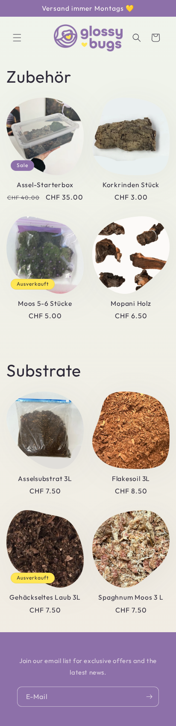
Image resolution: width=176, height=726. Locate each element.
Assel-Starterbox (45, 185)
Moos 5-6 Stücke (45, 303)
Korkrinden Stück (131, 185)
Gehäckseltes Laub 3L (45, 597)
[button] (17, 37)
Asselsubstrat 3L (45, 479)
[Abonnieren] (149, 697)
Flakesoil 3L (131, 479)
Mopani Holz (131, 303)
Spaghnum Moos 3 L (130, 597)
